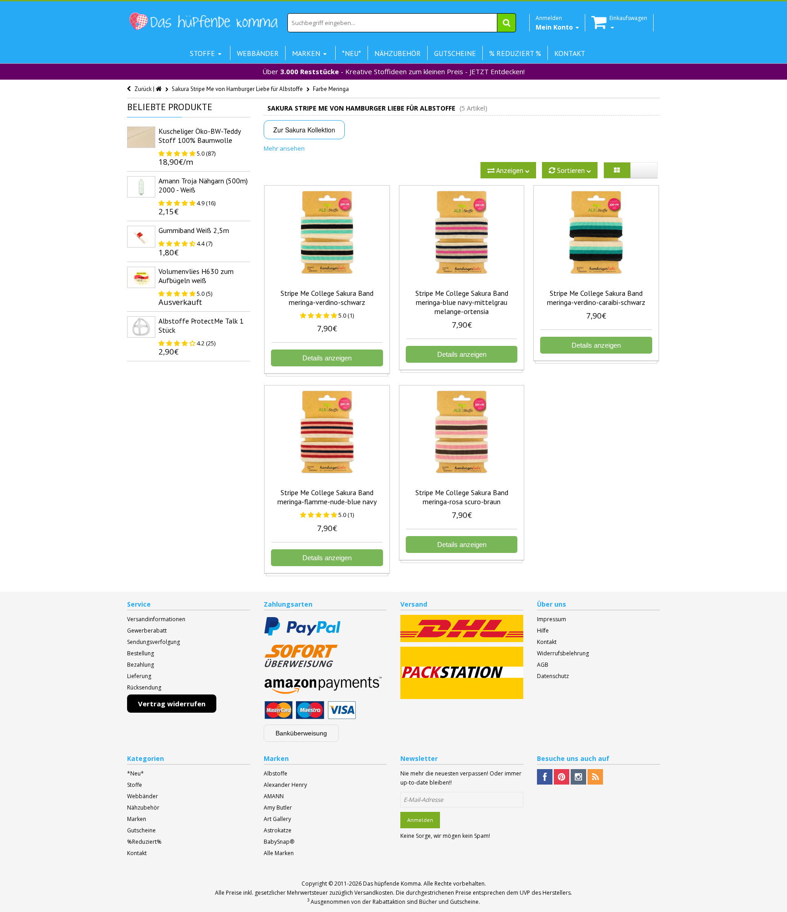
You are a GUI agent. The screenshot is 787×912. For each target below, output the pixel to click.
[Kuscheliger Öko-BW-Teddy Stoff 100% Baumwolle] (141, 137)
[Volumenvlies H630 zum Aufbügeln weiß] (141, 277)
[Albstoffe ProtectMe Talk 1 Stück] (141, 327)
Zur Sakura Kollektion (304, 129)
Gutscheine (141, 830)
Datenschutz (553, 676)
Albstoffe (275, 773)
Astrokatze (277, 830)
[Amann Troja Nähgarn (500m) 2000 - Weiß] (141, 187)
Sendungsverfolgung (153, 642)
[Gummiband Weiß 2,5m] (141, 236)
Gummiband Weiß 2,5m (193, 230)
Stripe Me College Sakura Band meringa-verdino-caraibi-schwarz (596, 298)
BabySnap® (279, 842)
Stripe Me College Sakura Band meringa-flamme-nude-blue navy (327, 497)
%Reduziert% (144, 842)
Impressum (551, 619)
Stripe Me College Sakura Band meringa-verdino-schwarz (327, 298)
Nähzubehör (143, 807)
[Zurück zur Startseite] (159, 89)
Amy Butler (278, 807)
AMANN (274, 796)
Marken (136, 819)
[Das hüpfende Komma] (203, 21)
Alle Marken (279, 853)
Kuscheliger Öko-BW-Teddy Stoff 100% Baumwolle (199, 136)
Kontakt (547, 642)
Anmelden (420, 819)
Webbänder (142, 796)
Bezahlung (140, 665)
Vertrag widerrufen (171, 703)
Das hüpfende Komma (392, 883)
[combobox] (401, 22)
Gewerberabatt (147, 630)
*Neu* (135, 773)
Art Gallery (277, 819)
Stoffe (134, 785)
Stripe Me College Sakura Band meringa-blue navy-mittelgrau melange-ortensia (461, 302)
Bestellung (140, 653)
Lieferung (139, 676)
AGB (542, 665)
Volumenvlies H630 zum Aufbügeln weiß (196, 276)
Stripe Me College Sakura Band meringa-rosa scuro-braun (461, 497)
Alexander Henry (285, 785)
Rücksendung (144, 687)
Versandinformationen (156, 619)
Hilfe (543, 630)
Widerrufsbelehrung (563, 653)
